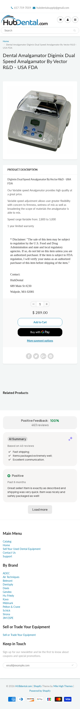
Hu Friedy (8, 595)
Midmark (8, 603)
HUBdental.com (23, 686)
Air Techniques (11, 577)
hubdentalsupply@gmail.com (52, 7)
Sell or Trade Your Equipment (19, 634)
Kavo (6, 599)
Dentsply (8, 584)
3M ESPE (8, 617)
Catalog (7, 541)
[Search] (74, 30)
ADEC (6, 573)
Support (7, 556)
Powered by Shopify (40, 690)
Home (6, 41)
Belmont (7, 580)
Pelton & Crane (11, 606)
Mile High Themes (63, 686)
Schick (6, 610)
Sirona (6, 614)
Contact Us (9, 552)
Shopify (38, 686)
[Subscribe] (72, 665)
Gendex (7, 591)
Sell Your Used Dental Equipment (22, 548)
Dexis (6, 588)
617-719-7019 (22, 7)
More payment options (40, 340)
